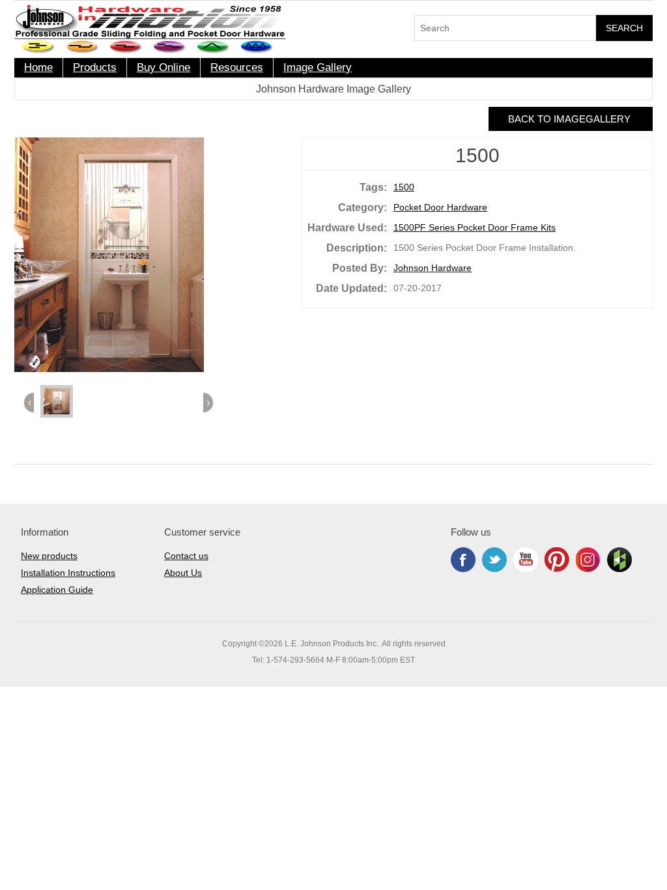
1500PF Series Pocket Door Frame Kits (474, 227)
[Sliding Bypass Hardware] (126, 47)
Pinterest (557, 559)
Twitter (494, 559)
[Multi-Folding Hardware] (257, 47)
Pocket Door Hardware (440, 207)
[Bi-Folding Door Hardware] (213, 47)
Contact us (186, 556)
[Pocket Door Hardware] (39, 47)
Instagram (588, 559)
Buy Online (163, 67)
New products (49, 556)
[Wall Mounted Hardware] (82, 47)
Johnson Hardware (432, 268)
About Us (183, 572)
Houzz (619, 559)
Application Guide (57, 589)
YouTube (525, 559)
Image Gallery (317, 67)
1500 (403, 187)
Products (95, 67)
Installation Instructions (68, 572)
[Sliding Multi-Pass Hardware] (170, 47)
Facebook (463, 559)
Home (38, 67)
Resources (236, 67)
